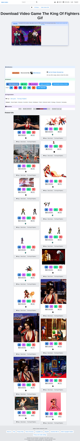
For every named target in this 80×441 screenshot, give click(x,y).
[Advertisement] (40, 55)
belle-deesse (37, 73)
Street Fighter (14, 102)
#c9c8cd (48, 108)
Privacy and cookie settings (40, 434)
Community (66, 2)
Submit (60, 2)
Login (72, 2)
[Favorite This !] (24, 189)
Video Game (23, 141)
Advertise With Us (55, 431)
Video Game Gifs (45, 7)
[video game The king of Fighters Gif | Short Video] (26, 186)
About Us (9, 431)
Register (76, 2)
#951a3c (41, 108)
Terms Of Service (29, 431)
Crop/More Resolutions (60, 84)
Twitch (40, 102)
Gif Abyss (36, 7)
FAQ (14, 431)
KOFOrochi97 (30, 223)
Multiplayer (35, 102)
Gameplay (64, 102)
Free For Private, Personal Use (55, 72)
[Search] (37, 2)
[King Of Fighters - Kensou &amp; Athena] (53, 234)
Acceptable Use (39, 431)
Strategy (53, 102)
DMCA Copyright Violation (67, 431)
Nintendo (20, 102)
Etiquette (47, 431)
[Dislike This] (33, 189)
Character (58, 102)
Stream (30, 102)
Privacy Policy (20, 431)
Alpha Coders (4, 2)
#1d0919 (38, 108)
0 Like (24, 84)
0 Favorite (34, 84)
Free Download (13, 84)
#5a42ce (45, 108)
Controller (25, 102)
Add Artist (16, 73)
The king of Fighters (22, 98)
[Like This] (56, 181)
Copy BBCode (42, 87)
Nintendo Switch (46, 102)
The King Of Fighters (31, 141)
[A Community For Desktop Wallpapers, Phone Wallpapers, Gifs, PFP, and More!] (31, 7)
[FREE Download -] (19, 189)
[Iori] (53, 143)
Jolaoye (57, 152)
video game (13, 98)
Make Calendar (45, 84)
